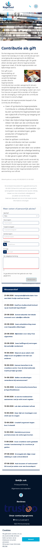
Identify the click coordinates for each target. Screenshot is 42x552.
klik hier (4, 546)
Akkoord (31, 539)
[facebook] (21, 495)
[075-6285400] (30, 6)
